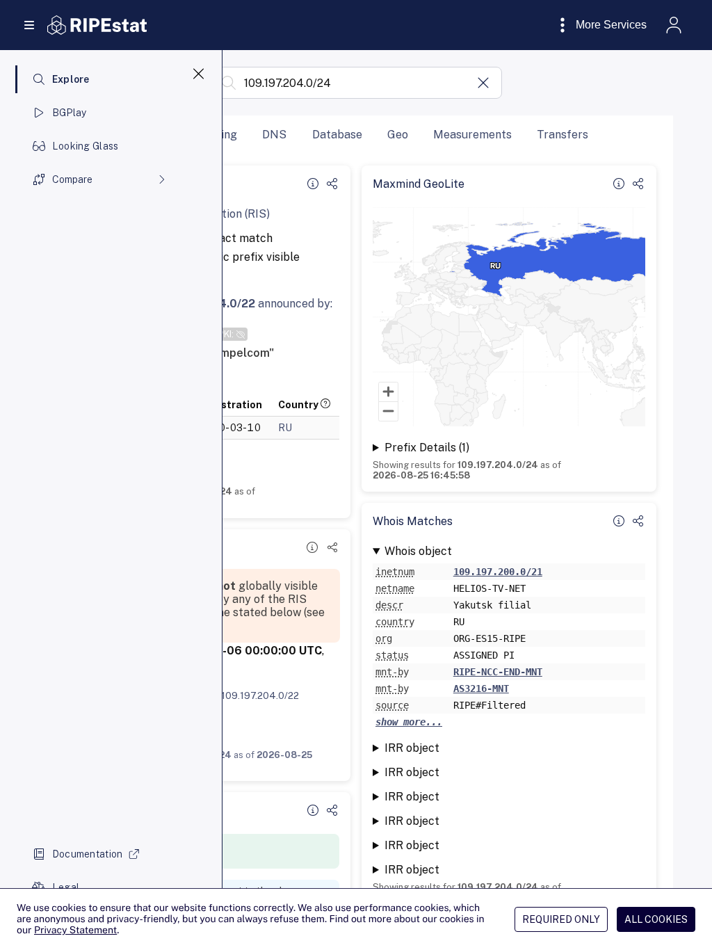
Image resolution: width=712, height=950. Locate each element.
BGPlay (69, 112)
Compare (72, 179)
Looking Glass (85, 146)
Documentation (87, 854)
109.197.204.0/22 (260, 695)
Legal (65, 887)
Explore (71, 79)
